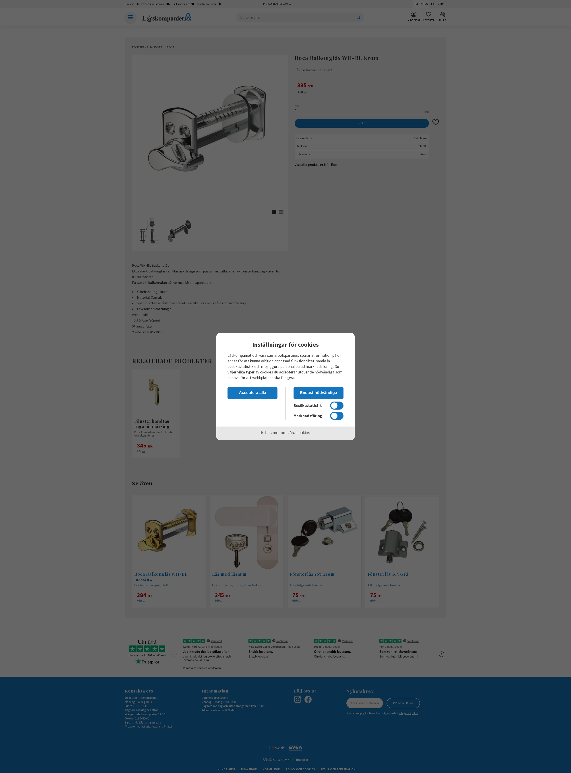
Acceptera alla (252, 392)
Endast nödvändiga (318, 392)
